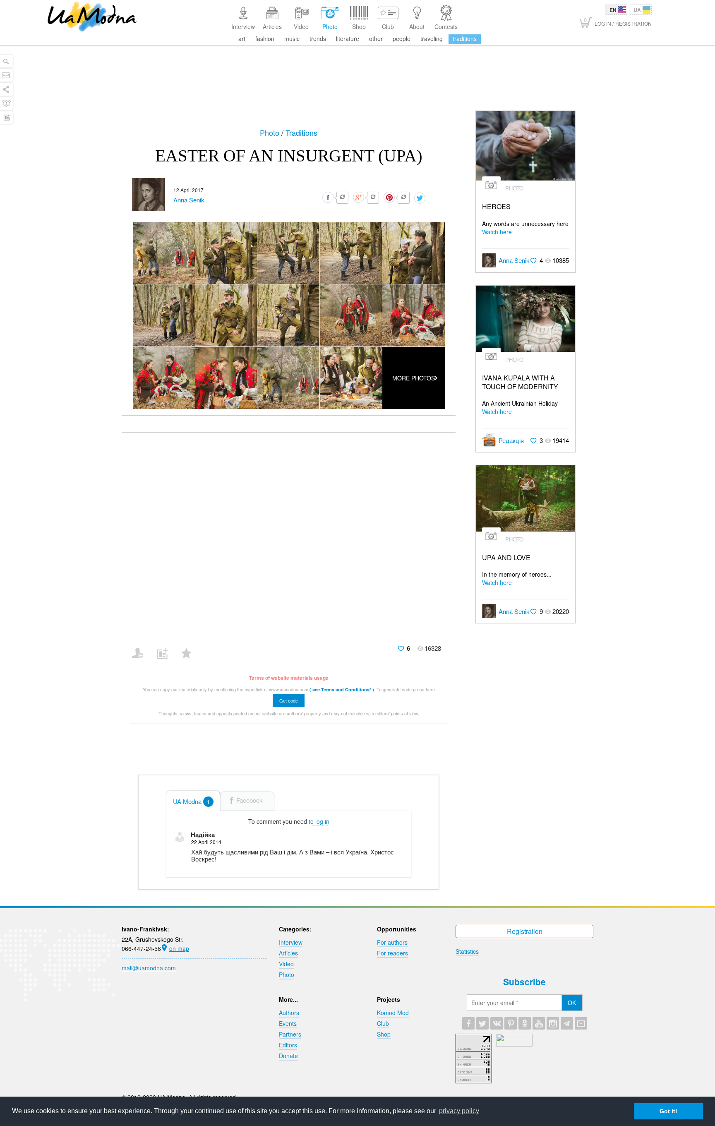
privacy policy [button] (459, 1110)
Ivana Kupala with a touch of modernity (520, 382)
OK (572, 1002)
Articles (288, 953)
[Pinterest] (510, 1023)
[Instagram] (553, 1023)
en (613, 10)
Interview (290, 942)
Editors (288, 1045)
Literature (347, 38)
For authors (392, 942)
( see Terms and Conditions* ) (342, 689)
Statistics (467, 951)
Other (376, 38)
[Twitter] (482, 1023)
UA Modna (191, 801)
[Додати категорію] (165, 647)
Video (286, 964)
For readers (392, 953)
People (401, 38)
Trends (318, 38)
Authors (289, 1012)
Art (241, 38)
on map (179, 948)
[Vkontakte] (496, 1023)
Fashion (264, 38)
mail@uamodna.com (149, 968)
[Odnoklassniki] (524, 1023)
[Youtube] (539, 1023)
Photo (270, 132)
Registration (524, 931)
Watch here (497, 232)
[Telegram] (567, 1023)
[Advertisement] (357, 87)
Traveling (431, 38)
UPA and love (506, 557)
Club (383, 1023)
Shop (384, 1034)
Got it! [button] (668, 1111)
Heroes (496, 206)
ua (637, 10)
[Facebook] (468, 1023)
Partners (290, 1034)
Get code (288, 700)
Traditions (465, 38)
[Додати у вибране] (190, 647)
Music (292, 38)
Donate (288, 1055)
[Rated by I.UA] (514, 1044)
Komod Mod (393, 1012)
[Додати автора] (141, 647)
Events (288, 1023)
